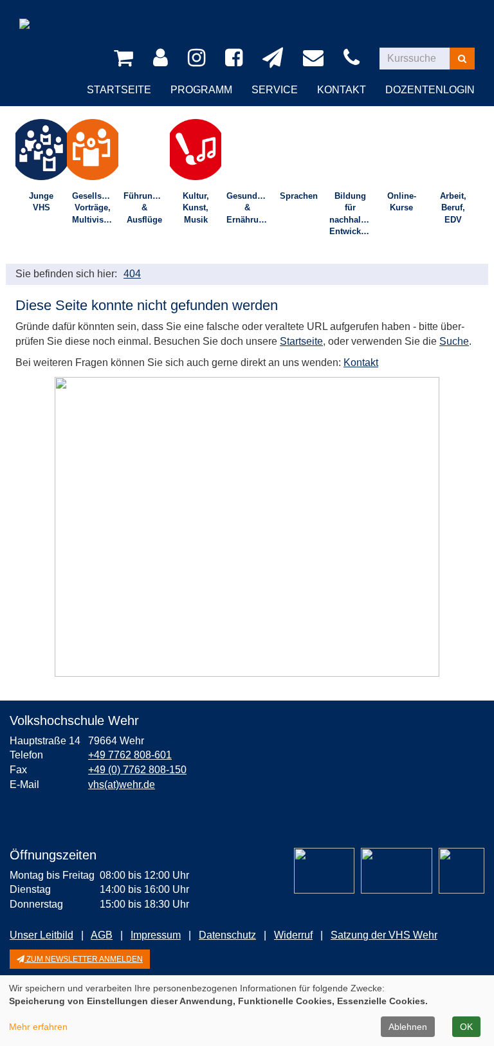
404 (132, 273)
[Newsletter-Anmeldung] (275, 58)
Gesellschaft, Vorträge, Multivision (95, 208)
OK (466, 1027)
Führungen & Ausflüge (145, 208)
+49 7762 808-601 (130, 754)
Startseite (119, 89)
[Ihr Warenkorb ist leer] (126, 58)
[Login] (162, 58)
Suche (454, 341)
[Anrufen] (353, 58)
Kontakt (360, 362)
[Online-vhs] (461, 871)
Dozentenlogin (430, 89)
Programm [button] (201, 89)
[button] (80, 959)
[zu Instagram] (199, 58)
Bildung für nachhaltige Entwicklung (352, 214)
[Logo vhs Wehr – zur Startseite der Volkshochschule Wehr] (58, 15)
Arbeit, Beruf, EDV (453, 208)
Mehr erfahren (38, 1027)
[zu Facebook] (236, 58)
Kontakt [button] (341, 89)
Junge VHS (41, 202)
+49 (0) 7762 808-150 (137, 769)
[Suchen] (462, 58)
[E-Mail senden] (315, 58)
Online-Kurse (401, 202)
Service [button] (275, 89)
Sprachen (299, 196)
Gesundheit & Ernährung (249, 208)
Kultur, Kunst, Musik (196, 208)
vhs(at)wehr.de (121, 784)
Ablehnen (408, 1027)
